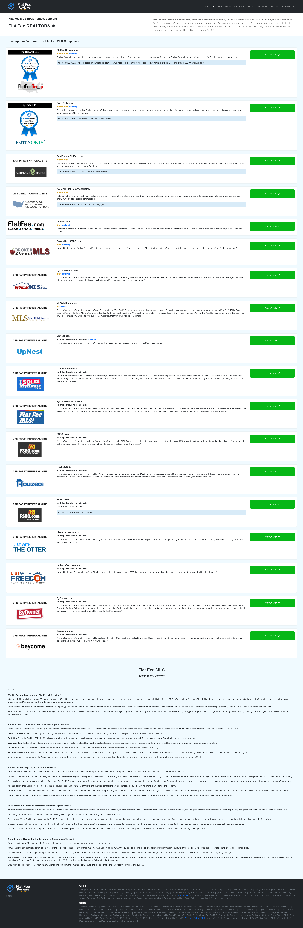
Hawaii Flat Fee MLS (88, 909)
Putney (142, 895)
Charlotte (216, 889)
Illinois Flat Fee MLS (126, 909)
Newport (83, 895)
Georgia (130, 892)
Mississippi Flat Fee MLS (144, 912)
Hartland (160, 892)
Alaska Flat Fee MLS (109, 906)
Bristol (173, 889)
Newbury (287, 892)
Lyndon (219, 892)
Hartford (150, 892)
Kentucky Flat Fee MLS (205, 909)
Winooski (215, 898)
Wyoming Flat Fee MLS (95, 921)
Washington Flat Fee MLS (238, 918)
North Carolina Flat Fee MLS (138, 915)
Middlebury (243, 892)
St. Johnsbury (289, 895)
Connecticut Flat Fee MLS (217, 906)
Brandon (152, 889)
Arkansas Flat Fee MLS (150, 906)
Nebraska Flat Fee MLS (210, 912)
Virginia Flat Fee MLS (216, 918)
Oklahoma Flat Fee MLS (206, 915)
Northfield (93, 895)
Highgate (170, 892)
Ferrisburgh (119, 892)
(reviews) (73, 53)
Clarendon (236, 889)
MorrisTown (275, 892)
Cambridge (195, 889)
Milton (253, 892)
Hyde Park (192, 892)
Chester (226, 889)
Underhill (111, 898)
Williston (195, 898)
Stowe (82, 898)
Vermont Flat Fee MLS (195, 918)
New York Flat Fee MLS (114, 915)
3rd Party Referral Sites (285, 7)
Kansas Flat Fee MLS (184, 909)
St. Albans (276, 895)
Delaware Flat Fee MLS (240, 906)
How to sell (251, 7)
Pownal (133, 895)
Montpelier (263, 892)
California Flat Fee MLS (172, 906)
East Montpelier (269, 889)
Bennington (123, 889)
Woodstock (226, 898)
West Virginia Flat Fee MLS (263, 918)
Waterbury (142, 898)
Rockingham (184, 895)
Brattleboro (163, 889)
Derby (257, 889)
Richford (161, 895)
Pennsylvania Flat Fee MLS (251, 915)
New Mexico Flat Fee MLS (90, 915)
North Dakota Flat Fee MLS (164, 915)
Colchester (248, 889)
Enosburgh (283, 889)
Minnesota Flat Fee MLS (120, 912)
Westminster (169, 898)
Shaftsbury (215, 895)
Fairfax (109, 892)
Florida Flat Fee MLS (261, 906)
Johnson (210, 892)
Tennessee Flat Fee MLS (136, 918)
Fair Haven (99, 892)
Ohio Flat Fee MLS (186, 915)
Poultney (124, 895)
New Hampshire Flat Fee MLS (255, 912)
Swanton (91, 898)
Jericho (202, 892)
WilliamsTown (183, 898)
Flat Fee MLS (210, 7)
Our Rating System (265, 7)
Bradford (142, 889)
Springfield (265, 895)
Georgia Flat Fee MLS (281, 906)
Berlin (133, 889)
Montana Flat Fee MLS (188, 912)
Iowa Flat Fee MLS (165, 909)
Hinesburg (181, 892)
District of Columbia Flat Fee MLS (121, 921)
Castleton (206, 889)
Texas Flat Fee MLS (157, 918)
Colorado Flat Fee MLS (194, 906)
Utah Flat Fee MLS (175, 918)
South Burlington (250, 895)
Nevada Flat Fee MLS (231, 912)
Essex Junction (85, 892)
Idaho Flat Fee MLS (107, 909)
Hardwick (140, 892)
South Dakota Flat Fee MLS (112, 918)
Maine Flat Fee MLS (247, 909)
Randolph (151, 895)
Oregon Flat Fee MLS (228, 915)
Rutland (205, 895)
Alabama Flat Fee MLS (89, 906)
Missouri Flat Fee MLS (166, 912)
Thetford (101, 898)
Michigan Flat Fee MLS (98, 912)
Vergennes (122, 898)
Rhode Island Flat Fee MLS (276, 915)
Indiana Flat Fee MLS (146, 909)
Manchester (230, 892)
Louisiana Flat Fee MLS (227, 909)
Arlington (83, 889)
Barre (92, 889)
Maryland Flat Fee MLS (268, 909)
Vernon (132, 898)
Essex (292, 889)
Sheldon (237, 895)
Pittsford (114, 895)
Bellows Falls (110, 889)
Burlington (183, 889)
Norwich (104, 895)
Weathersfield (155, 898)
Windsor (205, 898)
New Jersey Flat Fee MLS (280, 912)
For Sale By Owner (224, 7)
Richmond (171, 895)
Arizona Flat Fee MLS (129, 906)
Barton (100, 889)
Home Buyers (239, 7)
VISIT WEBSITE (271, 55)
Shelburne (227, 895)
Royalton (196, 895)
